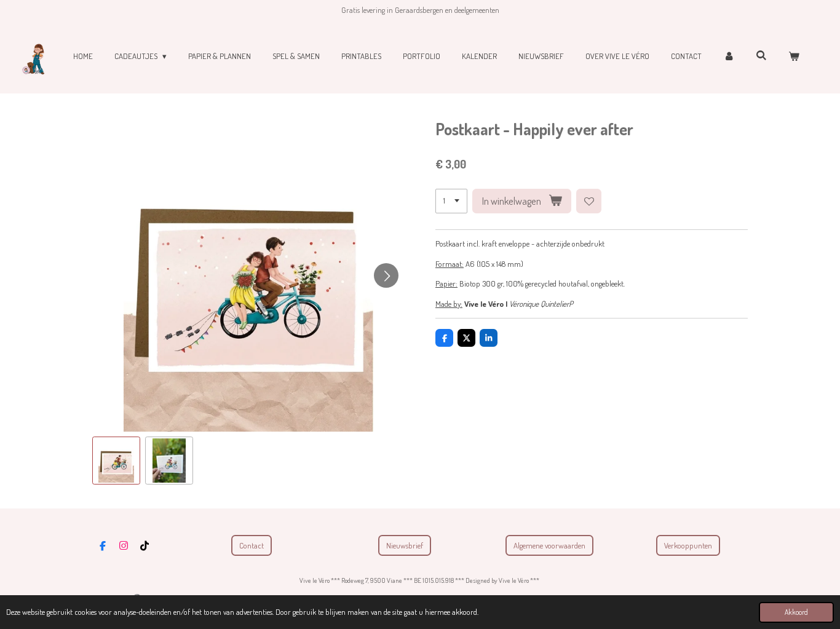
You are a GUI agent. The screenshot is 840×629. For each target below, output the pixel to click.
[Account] (728, 56)
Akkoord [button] (796, 612)
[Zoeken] (762, 55)
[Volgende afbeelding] (386, 275)
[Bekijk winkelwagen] (794, 56)
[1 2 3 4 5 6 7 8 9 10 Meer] (451, 201)
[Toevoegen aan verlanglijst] (588, 201)
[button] (116, 461)
